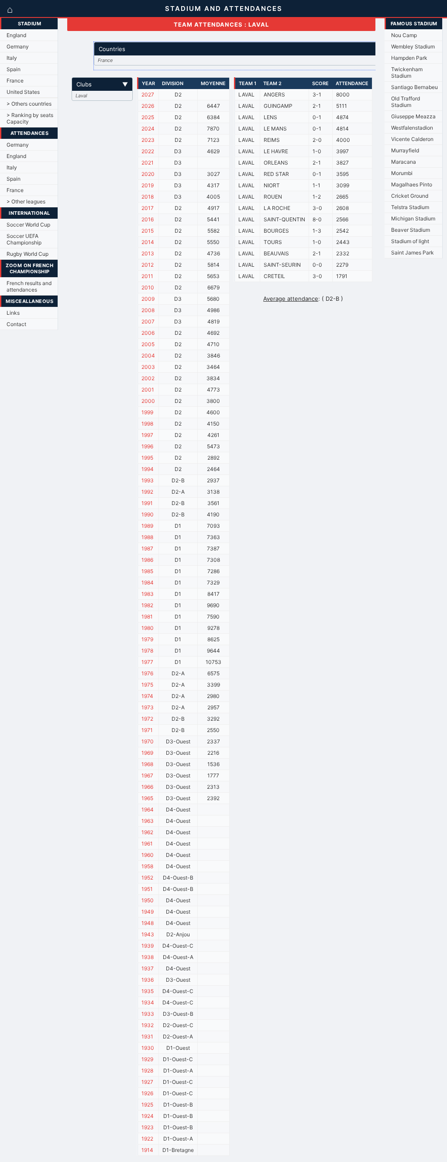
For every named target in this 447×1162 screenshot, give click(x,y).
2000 (148, 401)
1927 (147, 1082)
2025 (147, 117)
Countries (246, 48)
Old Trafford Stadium (405, 101)
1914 (147, 1150)
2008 (148, 310)
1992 (147, 491)
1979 (147, 639)
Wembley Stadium (413, 46)
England (16, 35)
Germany (18, 46)
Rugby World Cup (27, 254)
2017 (147, 208)
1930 (147, 1048)
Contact (16, 324)
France (15, 80)
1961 (147, 843)
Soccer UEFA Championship (24, 239)
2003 (148, 367)
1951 (147, 889)
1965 (147, 798)
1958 (147, 866)
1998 (147, 423)
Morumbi (402, 173)
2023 (148, 140)
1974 (147, 696)
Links (13, 312)
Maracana (403, 161)
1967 (147, 775)
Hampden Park (409, 58)
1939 (147, 945)
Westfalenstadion (412, 127)
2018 (147, 196)
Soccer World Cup (28, 224)
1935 (147, 991)
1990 (147, 514)
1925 (147, 1104)
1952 (147, 877)
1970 (147, 741)
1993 (147, 480)
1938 (147, 957)
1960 (147, 855)
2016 (147, 219)
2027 (147, 94)
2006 (148, 333)
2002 (148, 378)
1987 (147, 548)
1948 (147, 923)
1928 (147, 1070)
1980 (147, 628)
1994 (147, 469)
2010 (147, 287)
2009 (148, 299)
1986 (147, 560)
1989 (147, 526)
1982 (147, 605)
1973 (147, 707)
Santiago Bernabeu (414, 87)
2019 (147, 185)
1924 (147, 1116)
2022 (147, 151)
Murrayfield (405, 150)
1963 (147, 821)
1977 (147, 662)
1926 (147, 1093)
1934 (147, 1002)
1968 (147, 764)
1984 (147, 582)
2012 (147, 264)
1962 (147, 832)
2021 (147, 162)
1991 (147, 503)
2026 (147, 106)
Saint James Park (412, 252)
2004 (148, 355)
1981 (147, 616)
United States (23, 92)
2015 (147, 230)
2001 (147, 389)
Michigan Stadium (413, 218)
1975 (147, 684)
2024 (148, 128)
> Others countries (29, 103)
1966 (147, 787)
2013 (147, 253)
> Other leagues (26, 201)
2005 (148, 344)
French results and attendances (29, 286)
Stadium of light (410, 241)
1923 (147, 1127)
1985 (147, 571)
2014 (147, 242)
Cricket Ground (409, 196)
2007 (148, 321)
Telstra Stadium (410, 207)
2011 (147, 276)
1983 (147, 594)
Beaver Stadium (410, 230)
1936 (147, 979)
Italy (12, 58)
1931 (147, 1036)
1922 (147, 1138)
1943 (147, 934)
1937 (147, 968)
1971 (147, 730)
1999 (147, 412)
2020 (148, 174)
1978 (147, 650)
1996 (147, 446)
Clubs (102, 84)
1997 (147, 435)
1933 (147, 1014)
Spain (14, 69)
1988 (147, 537)
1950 (147, 900)
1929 (147, 1059)
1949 (147, 911)
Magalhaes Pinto (411, 184)
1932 (147, 1025)
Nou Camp (404, 35)
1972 (147, 718)
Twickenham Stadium (407, 72)
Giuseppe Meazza (413, 116)
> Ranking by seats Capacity (30, 118)
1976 (147, 673)
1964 (147, 809)
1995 (147, 457)
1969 (147, 752)
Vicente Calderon (412, 139)
